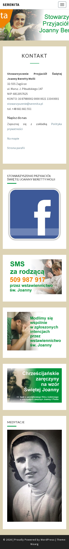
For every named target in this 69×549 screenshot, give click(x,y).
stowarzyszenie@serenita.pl (25, 103)
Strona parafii (16, 148)
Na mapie (13, 138)
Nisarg (35, 544)
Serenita (11, 4)
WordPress (48, 539)
